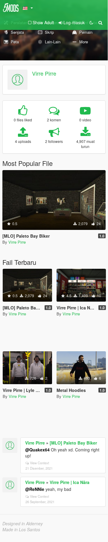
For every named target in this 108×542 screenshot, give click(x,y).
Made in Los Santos (21, 529)
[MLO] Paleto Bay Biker (73, 443)
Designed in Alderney (22, 523)
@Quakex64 (37, 450)
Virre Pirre (44, 73)
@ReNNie (34, 489)
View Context (39, 462)
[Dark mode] (91, 22)
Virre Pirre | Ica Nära (69, 482)
